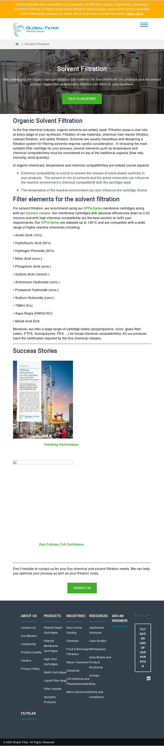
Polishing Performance (61, 445)
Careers (26, 660)
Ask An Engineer (120, 618)
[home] (36, 30)
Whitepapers (97, 649)
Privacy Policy (30, 668)
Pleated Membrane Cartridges (51, 646)
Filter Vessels (52, 688)
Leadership (28, 644)
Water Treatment (77, 662)
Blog (92, 683)
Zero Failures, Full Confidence (61, 544)
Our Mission (29, 635)
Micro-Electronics (78, 692)
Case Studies (97, 640)
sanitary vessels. (38, 213)
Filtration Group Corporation (143, 648)
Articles (94, 675)
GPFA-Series (93, 208)
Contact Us (28, 627)
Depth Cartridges (55, 672)
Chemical (72, 640)
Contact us (82, 588)
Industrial (72, 670)
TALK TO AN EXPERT (82, 98)
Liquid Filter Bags (55, 680)
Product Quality (31, 652)
